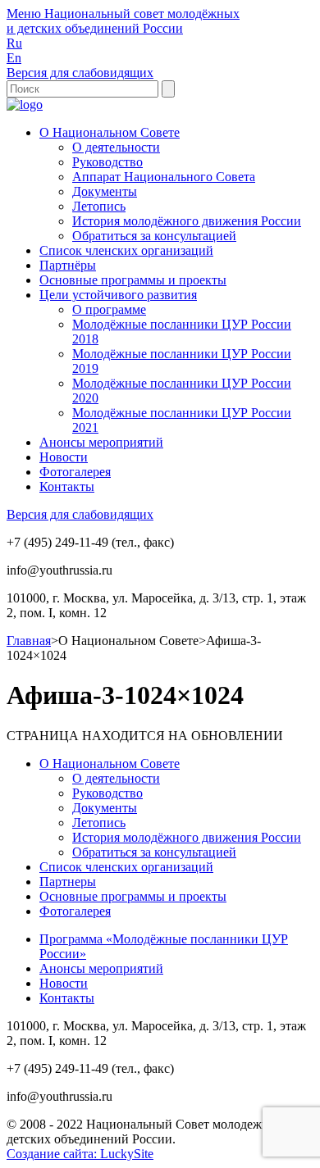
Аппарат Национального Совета (163, 177)
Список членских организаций (126, 250)
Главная (29, 641)
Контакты (66, 486)
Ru (14, 43)
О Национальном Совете (109, 132)
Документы (104, 191)
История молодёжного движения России (186, 221)
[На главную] (25, 104)
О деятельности (116, 147)
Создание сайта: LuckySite (80, 1154)
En (14, 58)
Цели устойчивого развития (118, 295)
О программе (109, 309)
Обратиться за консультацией (154, 236)
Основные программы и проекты (132, 280)
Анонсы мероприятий (101, 442)
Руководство (107, 162)
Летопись (99, 206)
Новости (63, 457)
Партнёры (67, 265)
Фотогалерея (75, 472)
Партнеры (67, 881)
